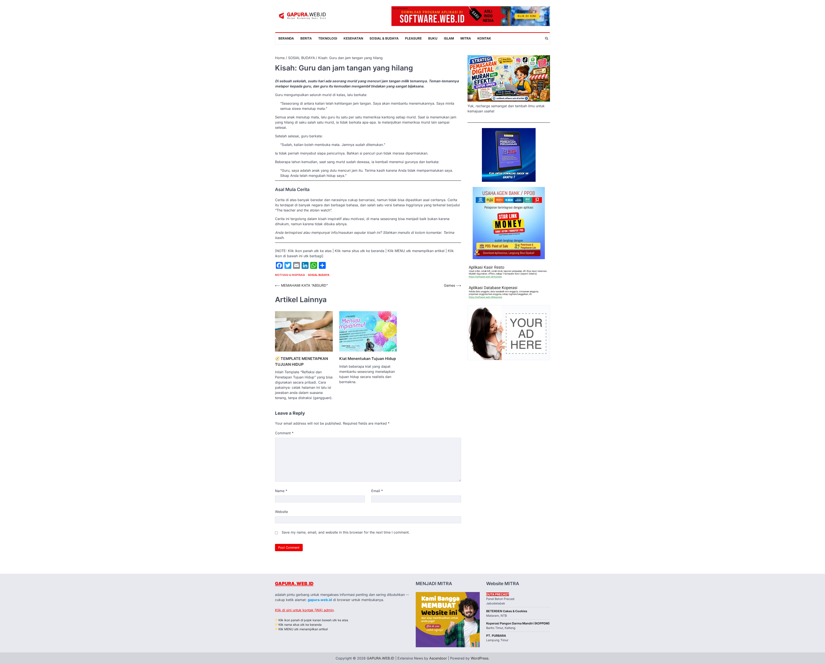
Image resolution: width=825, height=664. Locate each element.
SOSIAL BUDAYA (318, 275)
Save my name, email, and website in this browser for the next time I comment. (346, 532)
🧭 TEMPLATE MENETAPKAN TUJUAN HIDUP (301, 361)
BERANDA (286, 38)
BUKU (432, 38)
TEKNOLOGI (327, 38)
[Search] (546, 38)
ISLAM (449, 38)
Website (281, 511)
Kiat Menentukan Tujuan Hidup (367, 358)
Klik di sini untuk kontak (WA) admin (304, 610)
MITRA (465, 38)
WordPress (479, 658)
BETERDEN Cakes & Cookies (506, 611)
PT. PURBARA (496, 635)
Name (281, 491)
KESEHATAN (353, 38)
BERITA (306, 38)
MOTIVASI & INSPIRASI (290, 275)
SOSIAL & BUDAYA (384, 38)
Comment (284, 433)
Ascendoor (438, 658)
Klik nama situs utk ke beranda (300, 624)
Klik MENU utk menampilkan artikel (303, 629)
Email (377, 491)
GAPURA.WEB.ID (294, 583)
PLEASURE (413, 38)
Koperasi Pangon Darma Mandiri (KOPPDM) (518, 623)
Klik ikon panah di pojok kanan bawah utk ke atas (313, 620)
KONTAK (484, 38)
